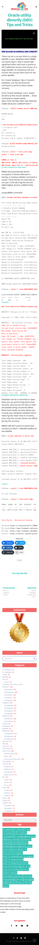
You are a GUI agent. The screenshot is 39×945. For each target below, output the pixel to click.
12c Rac (6, 782)
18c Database (8, 695)
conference (27, 839)
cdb (4, 839)
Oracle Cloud (6, 751)
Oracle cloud (27, 876)
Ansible (4, 674)
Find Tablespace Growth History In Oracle (15, 901)
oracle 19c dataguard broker (13, 859)
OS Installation (7, 761)
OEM (3, 744)
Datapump (5, 716)
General (5, 724)
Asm (3, 679)
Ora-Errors (5, 746)
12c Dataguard (8, 708)
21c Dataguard (7, 670)
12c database (18, 829)
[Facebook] (11, 925)
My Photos (5, 741)
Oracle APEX (6, 748)
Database (5, 687)
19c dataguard (8, 836)
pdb (32, 879)
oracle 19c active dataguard (13, 853)
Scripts (4, 798)
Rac (3, 777)
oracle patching (8, 879)
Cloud (20, 839)
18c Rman (7, 793)
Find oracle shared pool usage (10, 906)
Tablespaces (21, 883)
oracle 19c (23, 849)
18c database (8, 833)
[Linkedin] (27, 925)
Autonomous (30, 836)
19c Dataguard (8, 713)
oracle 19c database (10, 856)
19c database (8, 698)
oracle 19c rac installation (12, 869)
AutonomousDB (9, 754)
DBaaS (6, 756)
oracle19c (15, 849)
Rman (19, 560)
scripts (13, 883)
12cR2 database (9, 692)
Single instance (9, 775)
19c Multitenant (9, 739)
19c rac (6, 785)
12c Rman (7, 790)
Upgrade (5, 803)
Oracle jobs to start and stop (10, 904)
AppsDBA (5, 677)
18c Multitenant (9, 736)
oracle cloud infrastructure (12, 759)
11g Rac (6, 780)
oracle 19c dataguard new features (15, 863)
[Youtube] (22, 925)
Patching (5, 764)
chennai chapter (11, 839)
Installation (7, 846)
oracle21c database (10, 873)
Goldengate (6, 726)
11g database (8, 829)
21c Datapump (6, 672)
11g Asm (6, 682)
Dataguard (5, 703)
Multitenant (6, 731)
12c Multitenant (9, 734)
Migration (5, 728)
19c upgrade (8, 811)
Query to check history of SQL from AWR (14, 898)
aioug (23, 836)
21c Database (8, 700)
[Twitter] (17, 925)
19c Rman (7, 796)
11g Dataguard (8, 705)
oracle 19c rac (25, 866)
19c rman (17, 836)
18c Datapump (8, 719)
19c (14, 833)
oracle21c (25, 869)
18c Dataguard (8, 711)
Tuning (4, 800)
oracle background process (12, 876)
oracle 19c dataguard (25, 856)
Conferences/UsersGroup (10, 684)
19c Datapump (8, 721)
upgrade (6, 886)
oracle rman (18, 879)
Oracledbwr (15, 941)
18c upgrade (8, 808)
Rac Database (8, 772)
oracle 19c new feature (11, 866)
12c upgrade (8, 805)
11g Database (8, 689)
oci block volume (26, 846)
